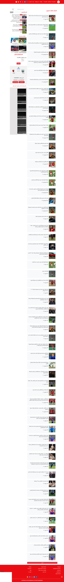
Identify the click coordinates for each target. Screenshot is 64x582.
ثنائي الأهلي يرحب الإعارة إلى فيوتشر (41, 161)
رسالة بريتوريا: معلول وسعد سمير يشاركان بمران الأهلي (38, 234)
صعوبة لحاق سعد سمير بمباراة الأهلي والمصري (40, 179)
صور (33, 1)
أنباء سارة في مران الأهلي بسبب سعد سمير (40, 389)
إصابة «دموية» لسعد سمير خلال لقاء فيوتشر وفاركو (39, 125)
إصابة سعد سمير (45, 271)
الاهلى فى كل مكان (42, 570)
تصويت (18, 63)
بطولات (40, 1)
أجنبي (22, 60)
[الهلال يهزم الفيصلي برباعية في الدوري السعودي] (22, 123)
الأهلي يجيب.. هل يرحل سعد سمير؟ (41, 152)
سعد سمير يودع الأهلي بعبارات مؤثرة (41, 143)
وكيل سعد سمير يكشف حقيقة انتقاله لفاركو (39, 198)
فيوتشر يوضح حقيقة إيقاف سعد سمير (41, 70)
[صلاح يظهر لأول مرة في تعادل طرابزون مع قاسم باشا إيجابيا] (22, 106)
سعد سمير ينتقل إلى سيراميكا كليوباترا (41, 52)
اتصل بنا (30, 1)
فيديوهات (37, 1)
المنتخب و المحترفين (42, 568)
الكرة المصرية (58, 573)
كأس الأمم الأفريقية (56, 568)
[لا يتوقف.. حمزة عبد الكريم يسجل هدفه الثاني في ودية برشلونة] (22, 91)
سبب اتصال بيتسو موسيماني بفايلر (42, 216)
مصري (22, 59)
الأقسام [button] (45, 1)
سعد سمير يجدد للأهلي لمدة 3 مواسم (41, 481)
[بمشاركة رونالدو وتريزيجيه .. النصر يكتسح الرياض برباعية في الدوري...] (22, 130)
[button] (12, 12)
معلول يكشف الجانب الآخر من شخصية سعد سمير (39, 535)
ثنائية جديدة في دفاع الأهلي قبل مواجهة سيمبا (39, 280)
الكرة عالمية (43, 566)
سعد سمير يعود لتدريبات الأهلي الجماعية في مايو (39, 554)
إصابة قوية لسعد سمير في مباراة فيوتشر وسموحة (39, 79)
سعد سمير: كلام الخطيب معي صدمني (41, 97)
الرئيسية (53, 1)
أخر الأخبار (49, 1)
